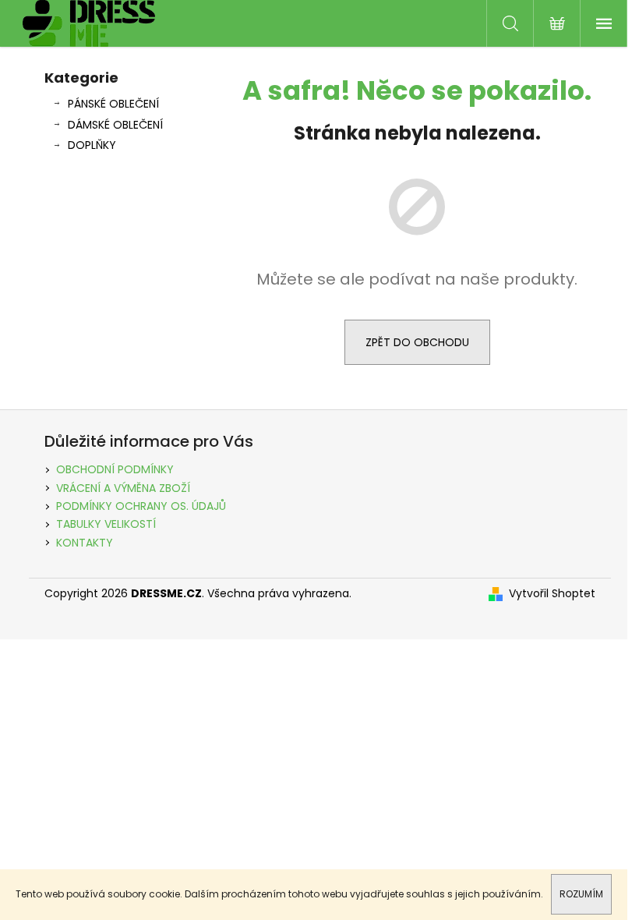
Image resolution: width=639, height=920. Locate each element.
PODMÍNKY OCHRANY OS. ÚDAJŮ (141, 506)
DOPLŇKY (92, 145)
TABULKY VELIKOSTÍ (106, 524)
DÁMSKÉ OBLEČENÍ (115, 125)
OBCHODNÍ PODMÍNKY (115, 469)
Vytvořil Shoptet (552, 593)
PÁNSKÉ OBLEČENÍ (113, 103)
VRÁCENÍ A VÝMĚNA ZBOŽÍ (123, 488)
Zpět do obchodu (417, 342)
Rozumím (581, 894)
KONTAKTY (84, 542)
